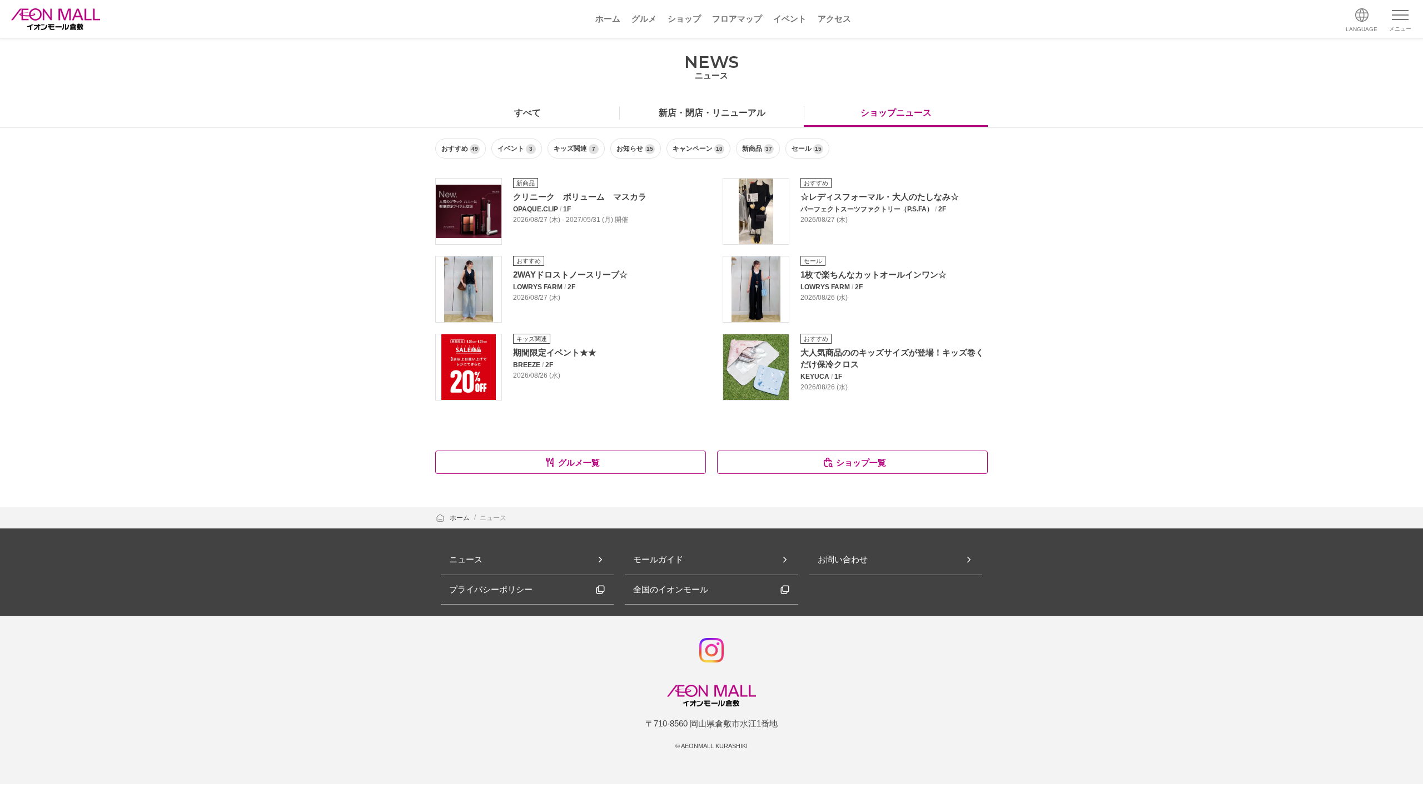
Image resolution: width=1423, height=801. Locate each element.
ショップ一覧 (861, 462)
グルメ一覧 (579, 462)
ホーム (460, 518)
